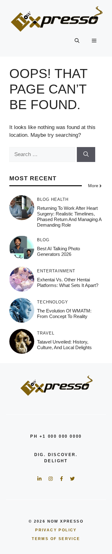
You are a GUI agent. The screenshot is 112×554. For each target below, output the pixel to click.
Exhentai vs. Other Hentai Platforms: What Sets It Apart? (67, 282)
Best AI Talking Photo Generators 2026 (58, 251)
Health (59, 199)
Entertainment (56, 271)
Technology (52, 302)
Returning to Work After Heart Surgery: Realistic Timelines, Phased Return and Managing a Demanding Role (69, 216)
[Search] (86, 154)
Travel (45, 333)
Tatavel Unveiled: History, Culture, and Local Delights (64, 344)
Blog (43, 199)
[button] (77, 41)
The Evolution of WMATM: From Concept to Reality (64, 313)
